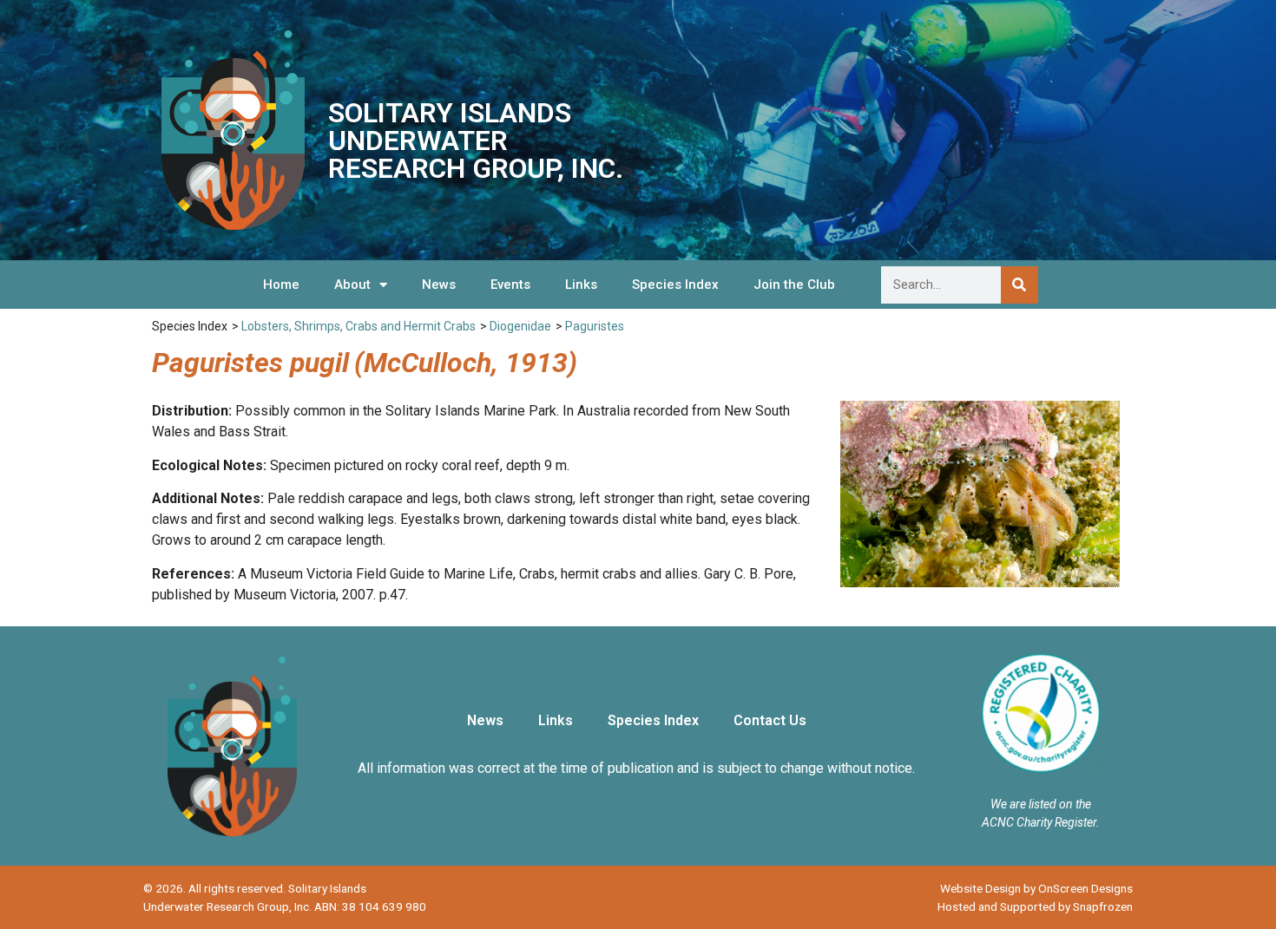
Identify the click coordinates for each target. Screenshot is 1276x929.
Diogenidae (520, 326)
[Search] (1019, 285)
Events (510, 284)
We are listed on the (1040, 804)
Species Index (675, 284)
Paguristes (594, 326)
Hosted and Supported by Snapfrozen (1035, 906)
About (352, 284)
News (439, 284)
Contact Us (769, 720)
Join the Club (794, 284)
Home (281, 284)
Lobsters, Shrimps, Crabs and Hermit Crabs (358, 326)
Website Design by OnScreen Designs (1036, 888)
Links (581, 284)
